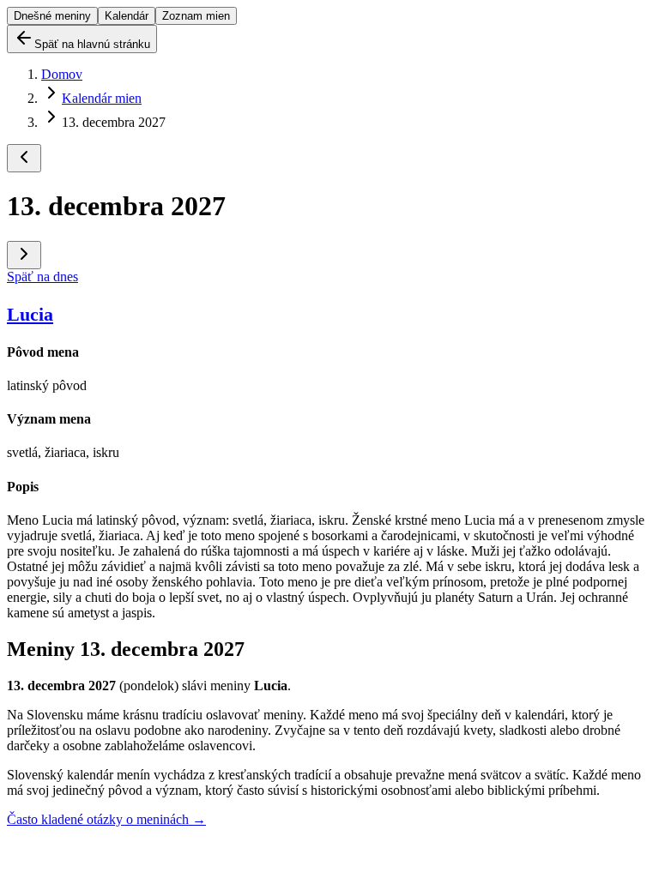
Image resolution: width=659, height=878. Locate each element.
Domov (61, 74)
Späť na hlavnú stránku (92, 44)
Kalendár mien (102, 98)
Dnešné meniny (52, 15)
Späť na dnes (42, 276)
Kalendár (126, 15)
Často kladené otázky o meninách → (106, 819)
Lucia (30, 314)
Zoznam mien (196, 15)
